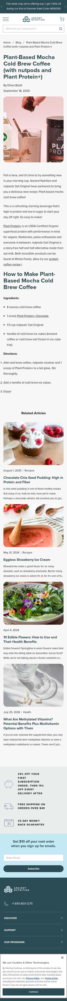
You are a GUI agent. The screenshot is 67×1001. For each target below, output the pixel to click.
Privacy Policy (33, 978)
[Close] (62, 957)
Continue (33, 991)
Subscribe (33, 869)
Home (7, 42)
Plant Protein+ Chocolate (33, 316)
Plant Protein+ (12, 226)
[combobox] (33, 28)
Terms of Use (51, 978)
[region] (33, 976)
